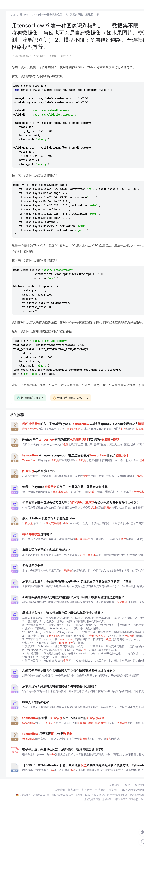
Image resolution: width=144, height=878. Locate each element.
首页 (12, 14)
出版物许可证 (120, 799)
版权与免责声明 (92, 799)
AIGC (53, 56)
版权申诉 (106, 799)
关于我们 (60, 789)
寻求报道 (100, 789)
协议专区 (114, 789)
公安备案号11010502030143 (34, 794)
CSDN (127, 785)
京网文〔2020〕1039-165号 (90, 794)
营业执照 (133, 799)
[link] (12, 14)
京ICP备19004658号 (62, 794)
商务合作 (87, 789)
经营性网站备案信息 (117, 794)
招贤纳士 (73, 789)
